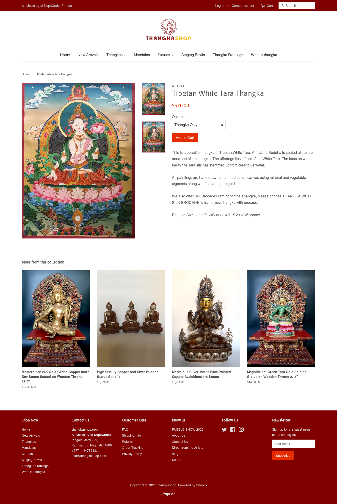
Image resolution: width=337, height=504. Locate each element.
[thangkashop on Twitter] (224, 430)
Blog (175, 453)
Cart (270, 5)
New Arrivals (88, 54)
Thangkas (115, 54)
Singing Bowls (193, 54)
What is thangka (264, 54)
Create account (243, 5)
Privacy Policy (132, 453)
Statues (164, 54)
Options (178, 116)
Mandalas (142, 54)
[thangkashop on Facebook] (232, 430)
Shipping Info (131, 435)
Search (177, 459)
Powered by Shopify (192, 485)
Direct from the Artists (187, 447)
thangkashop (166, 485)
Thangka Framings (228, 54)
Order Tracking (133, 447)
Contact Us (180, 441)
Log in (219, 5)
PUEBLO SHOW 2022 (188, 429)
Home (65, 54)
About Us (178, 435)
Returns (127, 441)
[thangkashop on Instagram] (241, 430)
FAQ (125, 429)
